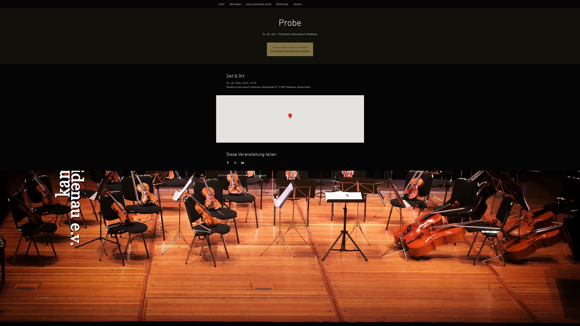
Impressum (261, 175)
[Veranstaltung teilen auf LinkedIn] (242, 162)
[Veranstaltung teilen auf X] (235, 162)
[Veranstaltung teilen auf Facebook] (227, 162)
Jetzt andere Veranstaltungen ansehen (290, 51)
